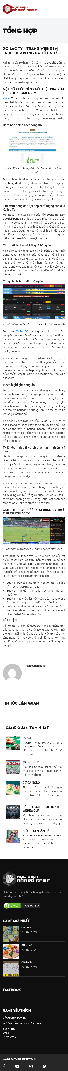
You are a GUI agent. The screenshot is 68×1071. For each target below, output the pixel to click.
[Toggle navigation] (60, 9)
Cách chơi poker (14, 1017)
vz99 (6, 1033)
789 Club (9, 1029)
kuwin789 (9, 1037)
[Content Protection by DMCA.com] (22, 905)
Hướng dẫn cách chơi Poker (22, 1023)
